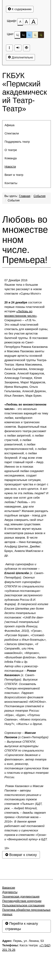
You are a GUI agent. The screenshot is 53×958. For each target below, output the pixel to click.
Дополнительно (22, 57)
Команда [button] (11, 158)
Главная (24, 196)
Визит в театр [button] (14, 174)
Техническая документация (20, 896)
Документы (9, 892)
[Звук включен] (18, 48)
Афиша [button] (9, 125)
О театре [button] (11, 150)
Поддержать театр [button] (17, 141)
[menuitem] (26, 125)
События (39, 196)
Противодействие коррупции (21, 901)
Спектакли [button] (12, 133)
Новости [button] (10, 166)
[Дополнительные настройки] (26, 48)
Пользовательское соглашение (23, 905)
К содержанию (21, 9)
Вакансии (8, 887)
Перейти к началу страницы (21, 926)
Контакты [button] (11, 183)
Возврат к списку (22, 855)
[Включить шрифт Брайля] (9, 48)
